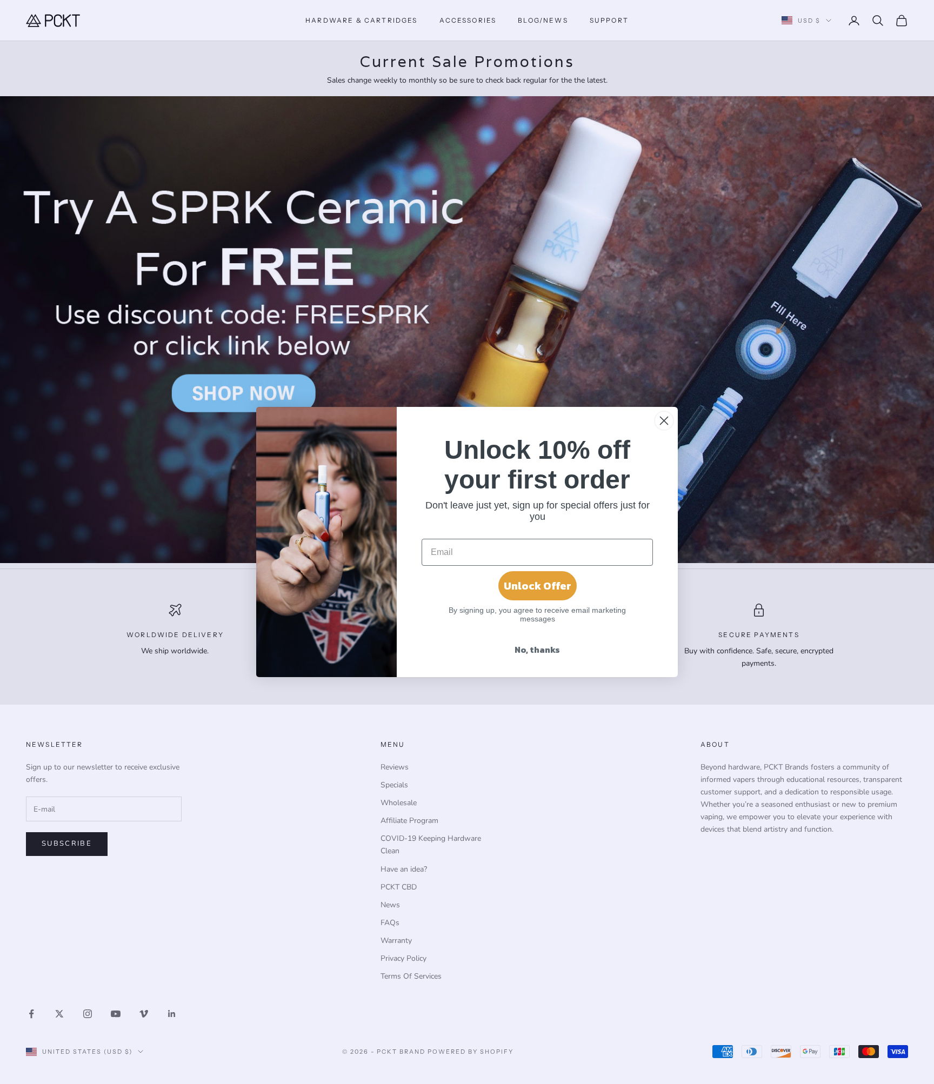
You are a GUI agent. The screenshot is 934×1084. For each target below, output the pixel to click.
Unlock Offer (537, 586)
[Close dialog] (664, 420)
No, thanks (537, 649)
